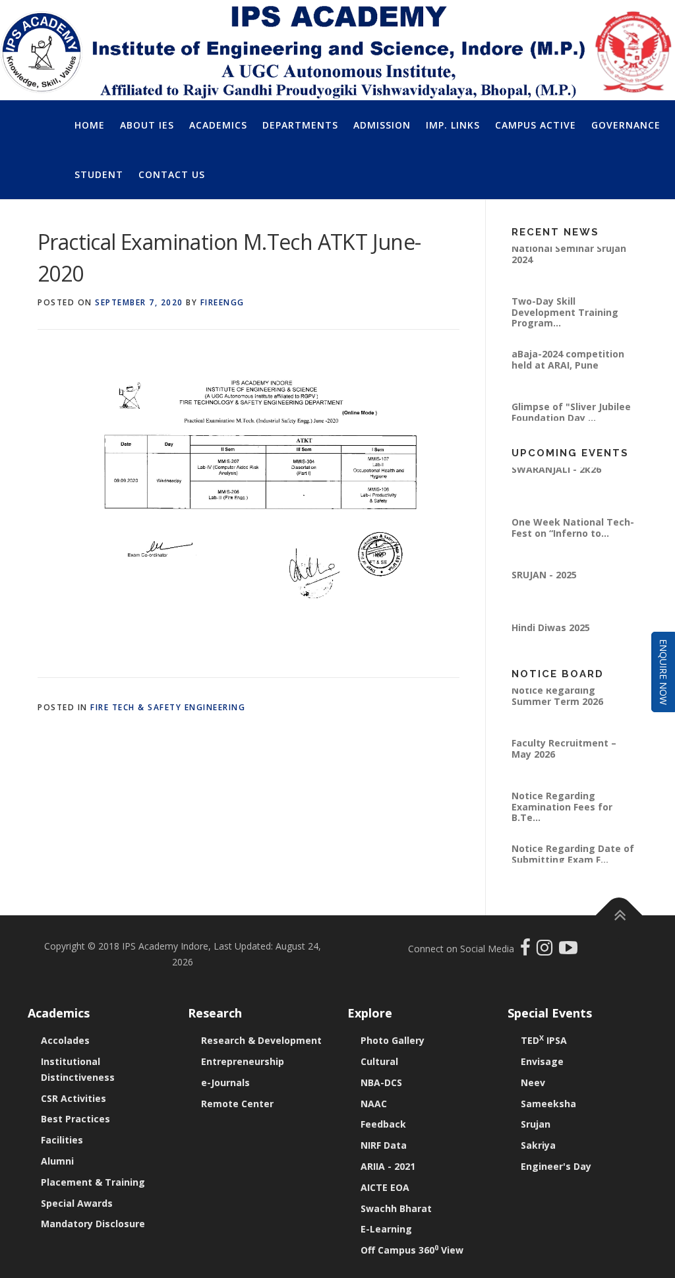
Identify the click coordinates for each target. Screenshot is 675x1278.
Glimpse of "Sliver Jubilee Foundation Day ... (571, 418)
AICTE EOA (385, 1187)
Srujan (535, 1124)
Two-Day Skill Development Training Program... (565, 318)
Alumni (57, 1161)
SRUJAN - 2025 (544, 581)
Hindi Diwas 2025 (551, 634)
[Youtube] (568, 950)
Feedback (383, 1124)
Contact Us (171, 174)
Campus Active (535, 125)
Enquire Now (663, 672)
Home (89, 125)
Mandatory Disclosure (93, 1223)
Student (98, 174)
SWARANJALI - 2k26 (556, 476)
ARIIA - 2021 (388, 1166)
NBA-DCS (381, 1082)
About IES (147, 125)
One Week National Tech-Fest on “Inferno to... (573, 533)
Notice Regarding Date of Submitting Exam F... (573, 860)
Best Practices (75, 1118)
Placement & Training (93, 1182)
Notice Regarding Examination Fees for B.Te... (562, 813)
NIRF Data (384, 1145)
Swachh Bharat (396, 1208)
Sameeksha (548, 1103)
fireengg (222, 302)
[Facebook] (527, 950)
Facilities (62, 1140)
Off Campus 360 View (412, 1250)
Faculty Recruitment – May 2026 (564, 754)
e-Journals (225, 1082)
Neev (533, 1082)
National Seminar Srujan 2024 (569, 260)
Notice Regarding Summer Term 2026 (557, 702)
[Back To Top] (619, 915)
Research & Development (261, 1040)
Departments (300, 125)
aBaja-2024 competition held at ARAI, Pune (568, 365)
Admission (382, 125)
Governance (625, 125)
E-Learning (386, 1229)
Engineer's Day (556, 1166)
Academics (218, 125)
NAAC (374, 1103)
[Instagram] (548, 950)
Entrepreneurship (242, 1061)
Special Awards (77, 1203)
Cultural (379, 1061)
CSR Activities (73, 1098)
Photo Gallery (393, 1040)
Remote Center (237, 1103)
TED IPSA (544, 1040)
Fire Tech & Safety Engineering (167, 707)
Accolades (65, 1040)
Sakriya (538, 1145)
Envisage (542, 1061)
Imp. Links (453, 125)
